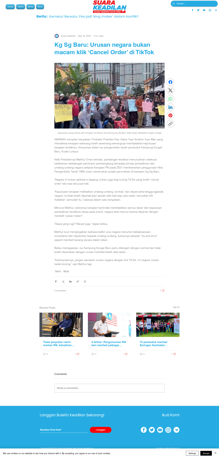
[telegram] (216, 10)
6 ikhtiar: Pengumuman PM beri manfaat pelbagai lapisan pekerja (108, 343)
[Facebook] (170, 82)
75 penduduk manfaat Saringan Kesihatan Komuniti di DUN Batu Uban (157, 343)
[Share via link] (77, 281)
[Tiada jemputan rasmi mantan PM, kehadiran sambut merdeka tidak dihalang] (61, 325)
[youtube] (204, 10)
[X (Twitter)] (170, 90)
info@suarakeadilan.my (167, 448)
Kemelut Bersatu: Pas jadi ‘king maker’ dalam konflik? (94, 16)
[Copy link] (170, 123)
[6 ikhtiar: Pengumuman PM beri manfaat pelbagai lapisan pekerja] (109, 325)
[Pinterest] (170, 115)
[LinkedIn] (170, 107)
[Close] (215, 453)
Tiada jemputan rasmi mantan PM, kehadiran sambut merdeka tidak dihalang (57, 343)
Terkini (58, 271)
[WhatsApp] (170, 98)
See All (176, 307)
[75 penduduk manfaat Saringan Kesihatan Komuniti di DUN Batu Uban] (158, 325)
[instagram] (210, 10)
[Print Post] (85, 281)
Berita (66, 271)
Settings (192, 453)
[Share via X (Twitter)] (63, 281)
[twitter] (198, 10)
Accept (206, 453)
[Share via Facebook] (55, 281)
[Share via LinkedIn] (70, 281)
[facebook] (192, 10)
